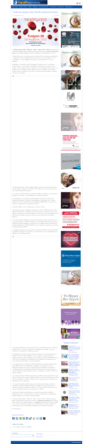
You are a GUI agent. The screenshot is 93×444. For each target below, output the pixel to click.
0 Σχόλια (57, 15)
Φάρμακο (35, 6)
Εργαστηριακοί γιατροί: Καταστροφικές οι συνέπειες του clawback (74, 405)
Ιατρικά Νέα (15, 6)
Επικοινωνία (61, 6)
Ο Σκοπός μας (53, 6)
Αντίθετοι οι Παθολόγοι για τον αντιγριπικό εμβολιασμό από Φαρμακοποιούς (74, 412)
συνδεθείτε (29, 426)
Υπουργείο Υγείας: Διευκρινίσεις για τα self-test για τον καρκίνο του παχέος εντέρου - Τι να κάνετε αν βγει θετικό (74, 348)
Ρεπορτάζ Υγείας (23, 6)
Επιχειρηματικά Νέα (43, 6)
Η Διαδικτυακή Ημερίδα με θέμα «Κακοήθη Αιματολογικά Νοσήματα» (35, 12)
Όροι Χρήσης (40, 434)
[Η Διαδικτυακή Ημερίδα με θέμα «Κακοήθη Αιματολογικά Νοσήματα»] (35, 32)
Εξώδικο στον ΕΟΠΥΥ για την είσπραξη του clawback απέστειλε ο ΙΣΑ (74, 392)
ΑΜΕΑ (29, 6)
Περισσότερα (68, 6)
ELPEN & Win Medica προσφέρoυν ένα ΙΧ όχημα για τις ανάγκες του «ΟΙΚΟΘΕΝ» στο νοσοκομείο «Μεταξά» (74, 372)
